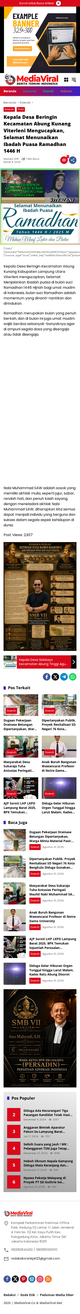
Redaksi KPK (11, 159)
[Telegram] (64, 677)
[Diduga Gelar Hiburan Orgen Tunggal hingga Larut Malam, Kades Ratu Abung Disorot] (59, 788)
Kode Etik (27, 1295)
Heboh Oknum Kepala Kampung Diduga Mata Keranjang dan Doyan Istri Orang (48, 1163)
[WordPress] (31, 1279)
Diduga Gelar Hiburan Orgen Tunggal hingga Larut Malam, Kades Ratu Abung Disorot (58, 807)
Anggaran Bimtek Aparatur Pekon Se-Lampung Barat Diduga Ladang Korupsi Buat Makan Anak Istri (45, 1129)
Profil (21, 109)
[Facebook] (46, 677)
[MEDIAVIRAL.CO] (31, 79)
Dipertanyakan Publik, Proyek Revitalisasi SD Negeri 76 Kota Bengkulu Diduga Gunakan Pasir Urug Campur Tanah (59, 724)
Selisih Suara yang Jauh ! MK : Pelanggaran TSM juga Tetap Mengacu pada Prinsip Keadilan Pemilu (47, 1146)
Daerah (9, 109)
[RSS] (48, 1279)
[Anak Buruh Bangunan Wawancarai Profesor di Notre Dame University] (59, 746)
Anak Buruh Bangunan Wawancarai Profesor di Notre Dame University (59, 766)
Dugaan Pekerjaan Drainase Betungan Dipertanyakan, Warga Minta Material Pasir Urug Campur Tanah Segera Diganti (21, 724)
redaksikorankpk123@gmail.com (35, 1258)
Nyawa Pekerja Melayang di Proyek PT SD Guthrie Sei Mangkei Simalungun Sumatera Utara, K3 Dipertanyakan (48, 1180)
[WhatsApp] (72, 677)
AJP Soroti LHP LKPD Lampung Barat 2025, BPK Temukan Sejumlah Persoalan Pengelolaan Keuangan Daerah (21, 807)
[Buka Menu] (66, 79)
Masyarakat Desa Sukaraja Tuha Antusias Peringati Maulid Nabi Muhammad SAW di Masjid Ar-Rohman (19, 766)
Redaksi (10, 1295)
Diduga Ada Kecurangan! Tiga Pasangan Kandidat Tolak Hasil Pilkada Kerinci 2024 (47, 1112)
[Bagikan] (72, 160)
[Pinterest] (23, 1279)
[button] (73, 79)
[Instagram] (40, 1279)
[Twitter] (55, 677)
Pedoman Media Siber (57, 1295)
